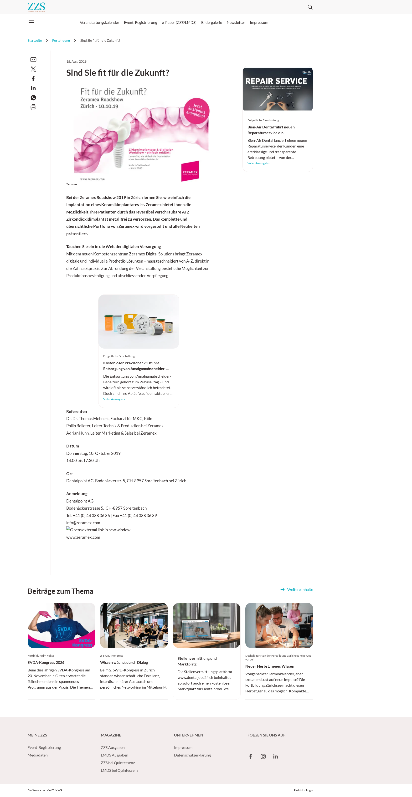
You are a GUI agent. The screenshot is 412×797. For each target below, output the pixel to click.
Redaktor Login (303, 790)
